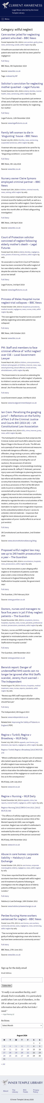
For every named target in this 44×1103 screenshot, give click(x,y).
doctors (36, 620)
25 (10, 1056)
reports (22, 688)
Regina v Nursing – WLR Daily (18, 796)
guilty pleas (38, 42)
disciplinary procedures (30, 307)
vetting (8, 192)
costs (18, 926)
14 (28, 1049)
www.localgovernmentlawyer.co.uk (22, 403)
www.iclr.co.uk (14, 787)
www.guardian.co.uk (16, 599)
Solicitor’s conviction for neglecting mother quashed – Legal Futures (22, 85)
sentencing (10, 45)
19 (16, 1052)
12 (16, 1049)
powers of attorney (13, 254)
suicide (16, 45)
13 (22, 1049)
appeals (23, 742)
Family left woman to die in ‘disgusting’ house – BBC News (19, 134)
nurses (29, 309)
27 (22, 1056)
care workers (28, 42)
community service (8, 926)
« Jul (3, 1064)
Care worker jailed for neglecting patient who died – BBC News (20, 36)
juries (39, 430)
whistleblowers (6, 370)
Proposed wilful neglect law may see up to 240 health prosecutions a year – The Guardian (21, 553)
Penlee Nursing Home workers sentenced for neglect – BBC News (21, 917)
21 (28, 1052)
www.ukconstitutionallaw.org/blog (22, 541)
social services (31, 367)
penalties (29, 623)
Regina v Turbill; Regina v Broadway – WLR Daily (16, 736)
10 (4, 1049)
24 (4, 1056)
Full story (5, 328)
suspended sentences (9, 143)
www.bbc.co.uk (14, 71)
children (23, 189)
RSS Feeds (25, 1091)
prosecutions (10, 564)
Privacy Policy (36, 1091)
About (5, 1091)
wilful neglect (25, 45)
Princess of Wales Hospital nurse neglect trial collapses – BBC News (21, 300)
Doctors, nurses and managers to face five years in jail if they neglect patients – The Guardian (22, 612)
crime (28, 430)
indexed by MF (12, 76)
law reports (13, 745)
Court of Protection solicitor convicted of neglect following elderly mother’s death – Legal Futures (19, 242)
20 (22, 1052)
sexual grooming (7, 367)
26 (16, 1056)
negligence (35, 252)
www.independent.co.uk (18, 717)
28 (28, 1056)
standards (22, 625)
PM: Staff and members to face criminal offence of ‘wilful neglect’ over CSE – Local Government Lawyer (21, 353)
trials (34, 309)
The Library (15, 1091)
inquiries (12, 623)
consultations (28, 561)
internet (29, 365)
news (3, 45)
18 (10, 1052)
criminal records (32, 189)
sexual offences (19, 367)
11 (10, 1049)
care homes (30, 742)
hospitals (37, 561)
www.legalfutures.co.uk (17, 123)
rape (39, 365)
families (32, 91)
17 (4, 1052)
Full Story (5, 61)
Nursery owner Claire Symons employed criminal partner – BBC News (20, 181)
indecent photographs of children (13, 365)
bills (23, 430)
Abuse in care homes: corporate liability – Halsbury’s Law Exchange (19, 857)
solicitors (23, 254)
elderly (26, 91)
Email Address (6, 973)
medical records (7, 309)
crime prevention (33, 362)
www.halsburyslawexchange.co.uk (22, 906)
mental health (12, 803)
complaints (28, 620)
